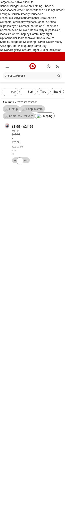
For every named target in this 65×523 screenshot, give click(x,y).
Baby (16, 18)
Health (21, 22)
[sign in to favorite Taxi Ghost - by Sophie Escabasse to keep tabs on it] (19, 160)
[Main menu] (7, 66)
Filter (13, 92)
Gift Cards (13, 34)
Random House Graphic (13, 153)
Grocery (25, 14)
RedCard (25, 50)
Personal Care (37, 18)
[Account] (49, 66)
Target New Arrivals (12, 2)
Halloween (25, 6)
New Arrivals (37, 38)
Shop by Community (31, 34)
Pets (14, 22)
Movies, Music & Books (23, 30)
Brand (57, 91)
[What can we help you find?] (32, 76)
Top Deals (24, 42)
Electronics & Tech (39, 26)
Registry (15, 50)
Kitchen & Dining (43, 10)
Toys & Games (19, 26)
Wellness (31, 22)
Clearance (22, 38)
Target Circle (39, 50)
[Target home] (32, 66)
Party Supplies (47, 30)
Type (43, 91)
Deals (12, 38)
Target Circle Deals (41, 42)
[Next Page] (61, 92)
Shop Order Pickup (15, 46)
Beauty (23, 18)
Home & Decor (24, 10)
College (13, 6)
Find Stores (54, 50)
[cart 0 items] (58, 66)
